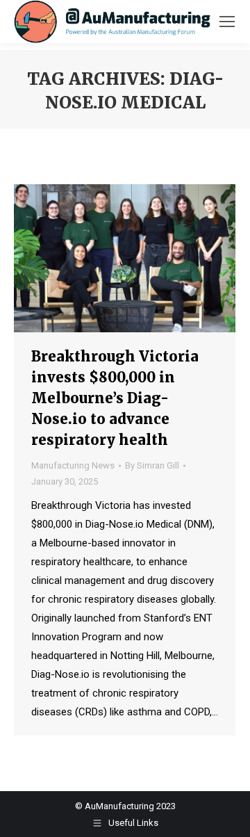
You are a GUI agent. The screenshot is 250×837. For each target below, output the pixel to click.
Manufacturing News (73, 465)
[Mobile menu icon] (227, 22)
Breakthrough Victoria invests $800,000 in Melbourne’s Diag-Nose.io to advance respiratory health (115, 398)
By (152, 465)
